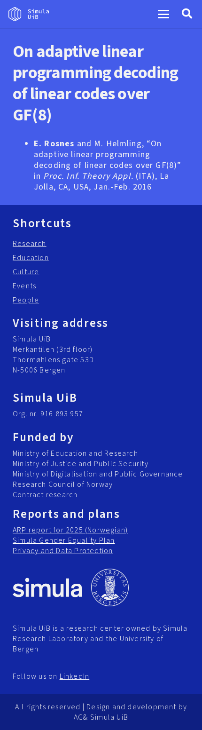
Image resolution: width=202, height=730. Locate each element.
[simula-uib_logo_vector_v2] (28, 14)
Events (24, 286)
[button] (163, 14)
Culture (26, 272)
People (26, 300)
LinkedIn (75, 676)
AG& (81, 717)
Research (30, 243)
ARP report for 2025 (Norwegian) (70, 530)
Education (31, 258)
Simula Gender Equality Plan (64, 540)
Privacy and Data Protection (63, 551)
